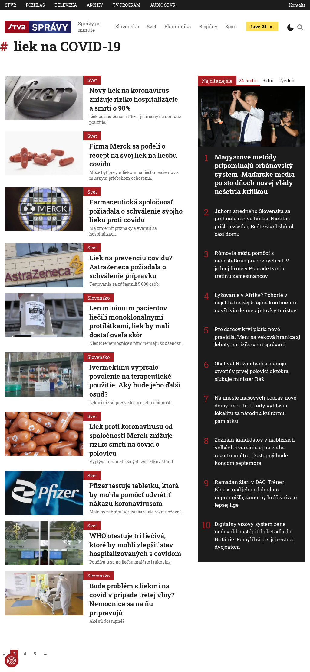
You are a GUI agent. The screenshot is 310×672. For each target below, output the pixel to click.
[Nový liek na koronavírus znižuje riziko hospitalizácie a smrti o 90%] (44, 101)
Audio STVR (162, 5)
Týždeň (287, 80)
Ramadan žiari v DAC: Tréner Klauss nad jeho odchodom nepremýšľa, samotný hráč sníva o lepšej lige (256, 493)
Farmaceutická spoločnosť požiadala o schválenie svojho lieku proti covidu (136, 211)
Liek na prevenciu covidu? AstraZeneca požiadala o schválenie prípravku (131, 266)
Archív (95, 5)
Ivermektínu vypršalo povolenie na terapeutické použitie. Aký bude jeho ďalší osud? (134, 380)
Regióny (208, 26)
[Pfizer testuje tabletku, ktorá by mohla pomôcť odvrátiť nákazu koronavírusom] (44, 493)
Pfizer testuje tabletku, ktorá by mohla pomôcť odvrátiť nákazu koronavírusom (134, 494)
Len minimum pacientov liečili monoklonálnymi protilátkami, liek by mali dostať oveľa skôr (129, 321)
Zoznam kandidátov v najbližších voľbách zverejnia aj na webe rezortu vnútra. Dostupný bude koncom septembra (255, 451)
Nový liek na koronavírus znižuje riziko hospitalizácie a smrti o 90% (133, 99)
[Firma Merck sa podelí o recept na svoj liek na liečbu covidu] (44, 156)
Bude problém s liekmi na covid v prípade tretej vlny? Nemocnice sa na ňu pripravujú (132, 599)
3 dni (268, 80)
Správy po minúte (89, 26)
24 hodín (248, 80)
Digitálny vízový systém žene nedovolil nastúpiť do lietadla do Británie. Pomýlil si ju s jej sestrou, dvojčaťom (255, 535)
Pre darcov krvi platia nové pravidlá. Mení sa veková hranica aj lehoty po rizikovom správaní (257, 337)
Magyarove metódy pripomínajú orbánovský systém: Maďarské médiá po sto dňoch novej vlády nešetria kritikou (255, 174)
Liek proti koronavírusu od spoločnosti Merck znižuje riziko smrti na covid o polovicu (131, 440)
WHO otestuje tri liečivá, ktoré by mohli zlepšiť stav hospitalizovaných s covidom (135, 544)
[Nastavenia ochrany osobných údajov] (11, 660)
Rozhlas (35, 5)
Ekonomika (177, 26)
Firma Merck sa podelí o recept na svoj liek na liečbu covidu (133, 155)
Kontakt (297, 5)
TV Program (126, 5)
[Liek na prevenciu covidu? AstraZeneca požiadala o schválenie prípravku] (44, 265)
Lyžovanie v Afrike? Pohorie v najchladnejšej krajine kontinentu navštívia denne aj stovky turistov (255, 302)
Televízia (65, 5)
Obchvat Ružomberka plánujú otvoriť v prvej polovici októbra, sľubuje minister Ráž (252, 371)
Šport (231, 26)
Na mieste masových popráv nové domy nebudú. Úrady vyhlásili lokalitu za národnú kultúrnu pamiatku (255, 409)
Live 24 (258, 27)
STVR (10, 5)
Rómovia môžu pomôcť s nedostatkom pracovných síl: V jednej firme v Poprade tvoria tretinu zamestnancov (252, 264)
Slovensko (127, 26)
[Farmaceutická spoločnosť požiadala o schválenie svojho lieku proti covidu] (44, 212)
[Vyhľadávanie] (300, 27)
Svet (152, 26)
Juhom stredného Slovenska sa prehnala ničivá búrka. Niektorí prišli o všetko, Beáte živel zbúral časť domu (254, 222)
